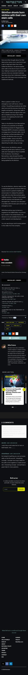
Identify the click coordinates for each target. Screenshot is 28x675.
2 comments (15, 338)
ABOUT (3, 644)
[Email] (15, 26)
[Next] (24, 389)
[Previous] (3, 389)
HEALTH (10, 5)
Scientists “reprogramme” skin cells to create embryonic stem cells (13, 296)
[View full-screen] (26, 32)
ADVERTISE (4, 648)
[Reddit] (12, 26)
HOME (21, 5)
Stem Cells (17, 325)
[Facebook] (3, 26)
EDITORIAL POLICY (6, 646)
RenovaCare (10, 251)
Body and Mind (5, 9)
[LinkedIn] (9, 26)
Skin (7, 328)
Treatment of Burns (6, 305)
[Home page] (14, 2)
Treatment (21, 322)
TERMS (3, 650)
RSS (3, 657)
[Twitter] (6, 26)
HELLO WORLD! (6, 639)
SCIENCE (4, 5)
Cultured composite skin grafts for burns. (12, 301)
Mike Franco (12, 345)
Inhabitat (18, 251)
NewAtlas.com (19, 642)
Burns (8, 325)
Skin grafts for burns (7, 292)
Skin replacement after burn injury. (10, 288)
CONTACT (4, 654)
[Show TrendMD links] (25, 317)
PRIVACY (4, 652)
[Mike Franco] (4, 346)
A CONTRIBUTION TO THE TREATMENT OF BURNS (13, 310)
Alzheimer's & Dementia (11, 376)
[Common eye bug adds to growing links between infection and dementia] (14, 380)
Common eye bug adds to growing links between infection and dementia (13, 391)
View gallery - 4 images (14, 56)
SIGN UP (16, 5)
